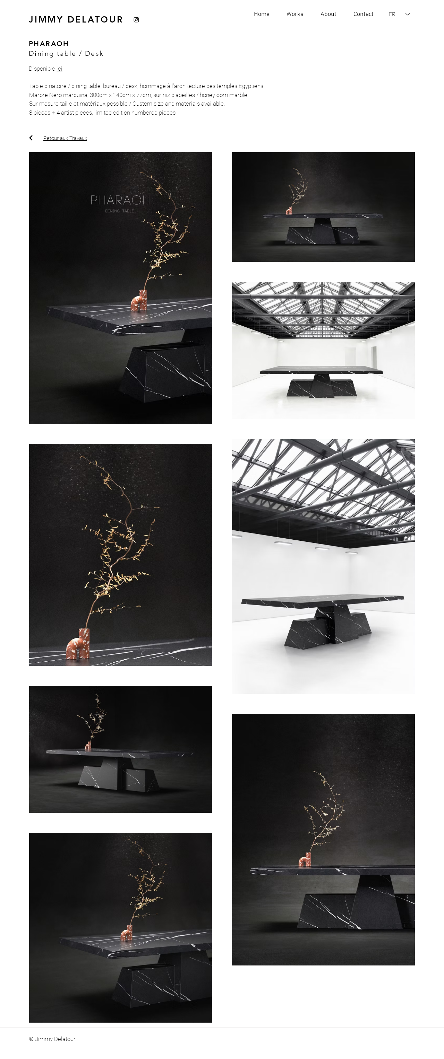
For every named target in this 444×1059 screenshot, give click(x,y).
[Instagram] (136, 19)
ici (59, 68)
